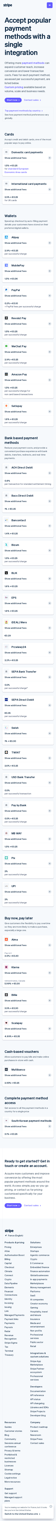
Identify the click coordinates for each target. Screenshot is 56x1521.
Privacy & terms (12, 1450)
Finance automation (40, 1271)
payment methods (33, 62)
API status (35, 1399)
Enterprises (36, 1247)
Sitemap (9, 1469)
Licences (9, 1465)
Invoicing (9, 1302)
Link (7, 1311)
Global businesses (39, 1275)
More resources (12, 1481)
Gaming (34, 1307)
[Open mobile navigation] (50, 5)
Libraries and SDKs (39, 1407)
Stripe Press (36, 1439)
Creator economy (39, 1303)
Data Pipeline (11, 1283)
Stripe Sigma (11, 1342)
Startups (34, 1251)
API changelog (37, 1403)
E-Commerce (36, 1263)
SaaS (32, 1295)
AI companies (37, 1299)
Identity (8, 1298)
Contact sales (31, 99)
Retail (33, 1346)
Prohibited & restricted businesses (11, 1458)
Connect (9, 1275)
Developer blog (38, 1415)
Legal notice (11, 1477)
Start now (12, 99)
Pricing (8, 1247)
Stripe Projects (37, 1411)
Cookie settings (13, 1473)
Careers (34, 1430)
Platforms (35, 1291)
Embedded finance (39, 1267)
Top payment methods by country (22, 110)
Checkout (9, 1267)
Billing (7, 1259)
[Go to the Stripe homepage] (8, 1231)
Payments (10, 1323)
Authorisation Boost (15, 1255)
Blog (7, 1435)
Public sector (36, 1342)
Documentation (38, 1391)
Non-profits (36, 1330)
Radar (7, 1331)
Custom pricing (14, 87)
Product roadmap (39, 1426)
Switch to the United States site (21, 1513)
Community (10, 1439)
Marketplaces (37, 1283)
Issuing (8, 1307)
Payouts (9, 1327)
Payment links (12, 1319)
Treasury (9, 1354)
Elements (9, 1287)
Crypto (8, 1279)
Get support (11, 1493)
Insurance (35, 1319)
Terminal (9, 1350)
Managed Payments (14, 1315)
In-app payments (38, 1279)
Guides (8, 1426)
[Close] (50, 1507)
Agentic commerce (39, 1255)
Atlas (7, 1251)
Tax (6, 1346)
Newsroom (35, 1435)
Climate (8, 1271)
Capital (8, 1263)
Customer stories (13, 1430)
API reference (37, 1395)
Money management (40, 1287)
